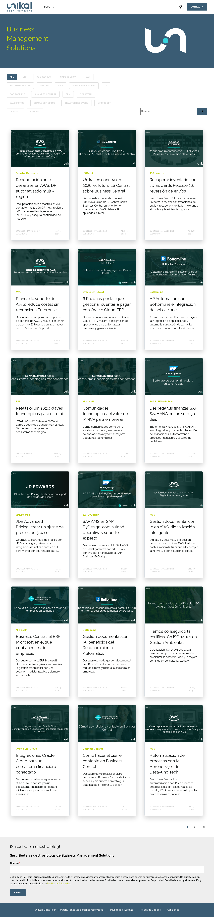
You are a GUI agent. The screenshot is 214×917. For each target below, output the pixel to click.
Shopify (35, 111)
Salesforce (17, 103)
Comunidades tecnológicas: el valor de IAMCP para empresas (105, 414)
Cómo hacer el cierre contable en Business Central (102, 761)
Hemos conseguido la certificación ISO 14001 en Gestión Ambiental (173, 637)
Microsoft (104, 103)
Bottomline (17, 94)
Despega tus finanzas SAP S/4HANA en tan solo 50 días (173, 414)
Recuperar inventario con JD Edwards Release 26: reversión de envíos (173, 185)
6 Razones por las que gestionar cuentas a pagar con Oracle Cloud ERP (107, 304)
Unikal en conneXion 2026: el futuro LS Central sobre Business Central (106, 185)
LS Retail (15, 111)
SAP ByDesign (68, 77)
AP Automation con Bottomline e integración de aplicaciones (173, 304)
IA (106, 85)
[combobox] (168, 111)
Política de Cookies (150, 909)
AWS (60, 85)
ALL (12, 77)
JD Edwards (43, 77)
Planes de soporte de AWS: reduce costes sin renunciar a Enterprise (37, 304)
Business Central (45, 94)
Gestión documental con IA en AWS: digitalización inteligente (172, 527)
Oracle (44, 85)
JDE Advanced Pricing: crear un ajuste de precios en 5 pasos (40, 527)
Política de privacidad (121, 909)
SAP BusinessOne (20, 85)
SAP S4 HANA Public (83, 85)
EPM (68, 94)
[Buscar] (202, 111)
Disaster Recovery (76, 103)
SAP (88, 77)
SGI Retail (86, 94)
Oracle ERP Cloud (44, 103)
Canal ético (173, 909)
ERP (25, 77)
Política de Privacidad (58, 883)
